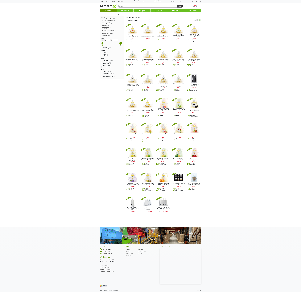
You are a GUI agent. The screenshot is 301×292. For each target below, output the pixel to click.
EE (193, 1)
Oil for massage (105, 27)
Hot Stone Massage (106, 23)
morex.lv (104, 265)
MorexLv (105, 267)
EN (196, 1)
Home (193, 11)
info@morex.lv (106, 251)
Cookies (141, 253)
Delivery (102, 1)
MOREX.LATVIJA (107, 271)
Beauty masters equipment (108, 30)
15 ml (105, 52)
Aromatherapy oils (108, 73)
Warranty (114, 1)
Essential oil (107, 62)
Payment (108, 1)
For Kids (126, 11)
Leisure (159, 11)
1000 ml (105, 56)
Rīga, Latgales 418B (139, 2)
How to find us (121, 1)
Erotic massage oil (108, 75)
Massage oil (107, 67)
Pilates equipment (106, 35)
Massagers (104, 32)
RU (199, 1)
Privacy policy (142, 251)
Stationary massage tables (108, 20)
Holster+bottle (107, 65)
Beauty (109, 11)
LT (194, 1)
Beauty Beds (104, 28)
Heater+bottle (107, 63)
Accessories (104, 25)
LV (200, 1)
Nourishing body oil (109, 76)
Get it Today (107, 48)
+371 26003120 (158, 2)
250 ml (105, 54)
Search (180, 6)
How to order (129, 258)
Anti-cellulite (107, 71)
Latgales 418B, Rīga (108, 253)
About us (141, 249)
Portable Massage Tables (107, 18)
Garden (176, 11)
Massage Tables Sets (106, 33)
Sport (143, 11)
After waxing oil (108, 60)
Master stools (105, 22)
